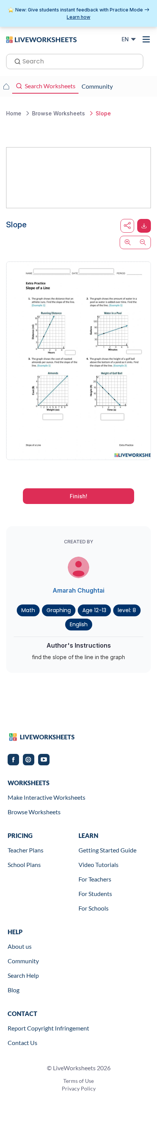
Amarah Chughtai (78, 590)
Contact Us (22, 1042)
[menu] (146, 39)
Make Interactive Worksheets (46, 797)
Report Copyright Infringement (48, 1028)
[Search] (15, 61)
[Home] (41, 39)
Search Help (23, 975)
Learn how (78, 17)
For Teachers (94, 879)
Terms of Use (78, 1081)
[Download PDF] (144, 226)
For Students (95, 893)
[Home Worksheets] (6, 86)
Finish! (78, 496)
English (79, 624)
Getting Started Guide (107, 850)
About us (20, 946)
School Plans (24, 864)
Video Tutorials (98, 864)
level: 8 (127, 610)
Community (23, 960)
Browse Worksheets (34, 811)
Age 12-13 (94, 610)
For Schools (93, 908)
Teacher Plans (25, 850)
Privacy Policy (79, 1088)
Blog (13, 989)
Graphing (58, 610)
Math (28, 610)
